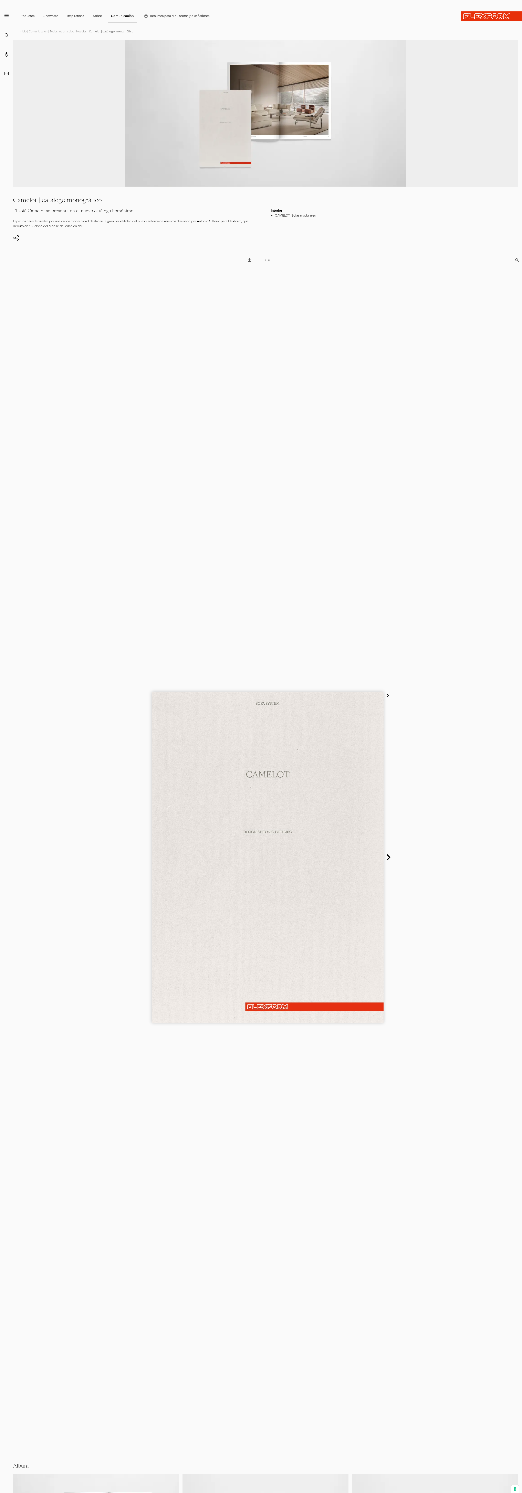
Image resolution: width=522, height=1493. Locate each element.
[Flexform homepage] (491, 16)
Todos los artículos (62, 31)
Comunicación (122, 16)
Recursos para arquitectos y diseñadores (179, 16)
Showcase (50, 16)
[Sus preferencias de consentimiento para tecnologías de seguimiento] (515, 1489)
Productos (27, 16)
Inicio (23, 31)
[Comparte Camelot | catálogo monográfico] (16, 238)
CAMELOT (282, 215)
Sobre (97, 16)
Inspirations (75, 16)
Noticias (81, 31)
